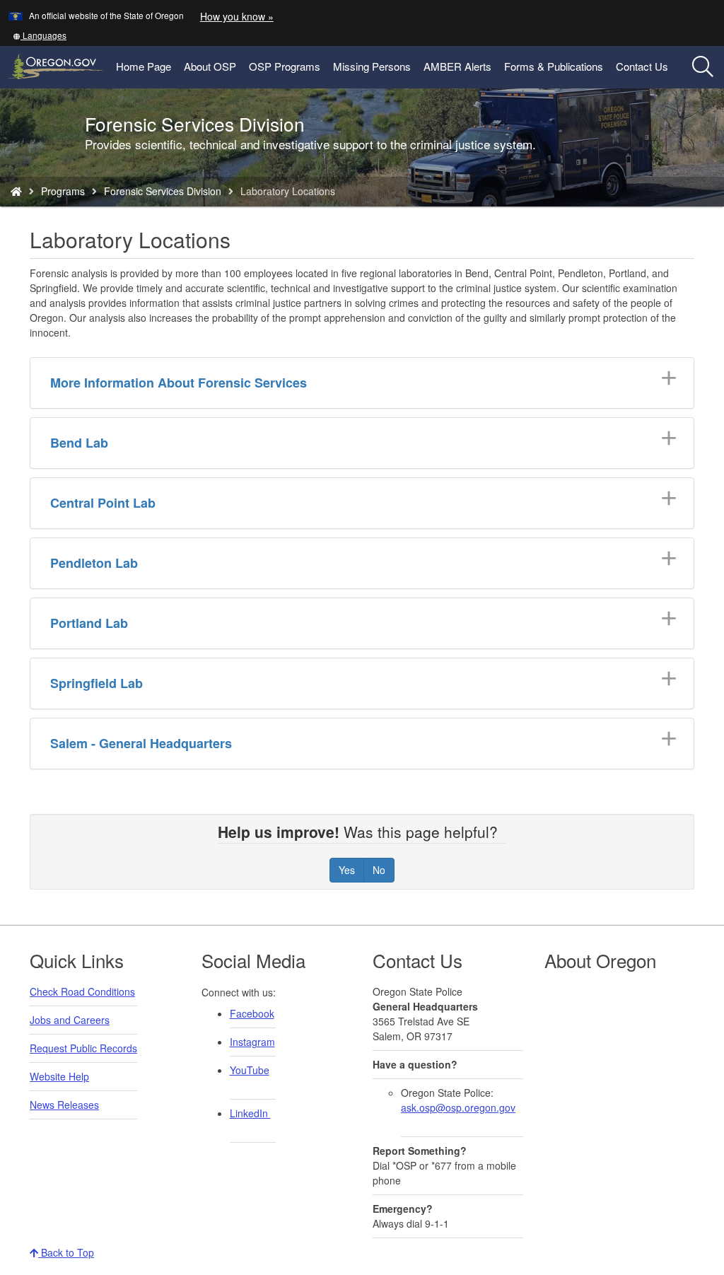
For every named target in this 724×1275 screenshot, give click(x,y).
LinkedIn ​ (250, 1113)
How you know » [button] (237, 16)
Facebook (252, 1013)
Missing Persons (372, 66)
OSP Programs (284, 66)
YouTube (249, 1070)
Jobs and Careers (70, 1020)
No (379, 870)
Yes (347, 870)
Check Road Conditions (82, 991)
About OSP (210, 66)
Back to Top (66, 1252)
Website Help (59, 1076)
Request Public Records (83, 1048)
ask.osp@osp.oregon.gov (458, 1107)
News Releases (64, 1105)
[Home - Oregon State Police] (16, 191)
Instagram (252, 1042)
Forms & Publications (553, 66)
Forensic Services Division (162, 191)
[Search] (703, 67)
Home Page (143, 66)
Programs (63, 191)
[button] (39, 35)
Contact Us (642, 66)
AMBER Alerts (457, 66)
